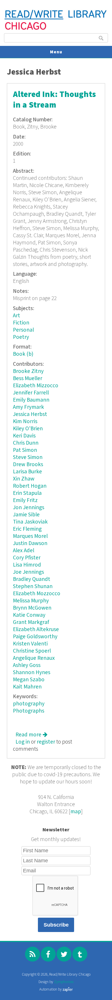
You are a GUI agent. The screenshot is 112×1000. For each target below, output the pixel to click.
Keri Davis (24, 435)
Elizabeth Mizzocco (35, 385)
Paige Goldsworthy (35, 636)
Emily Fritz (25, 500)
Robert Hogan (30, 486)
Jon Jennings (28, 507)
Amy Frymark (28, 407)
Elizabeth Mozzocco (36, 593)
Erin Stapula (27, 493)
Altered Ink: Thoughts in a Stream (54, 99)
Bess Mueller (27, 378)
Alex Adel (23, 550)
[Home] (56, 29)
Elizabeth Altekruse (36, 629)
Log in (23, 742)
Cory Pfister (26, 557)
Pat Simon (25, 450)
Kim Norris (25, 421)
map (75, 811)
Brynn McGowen (32, 608)
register (46, 742)
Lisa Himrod (27, 565)
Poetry (21, 337)
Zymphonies (64, 982)
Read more (31, 734)
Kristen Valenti (30, 643)
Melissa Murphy (31, 600)
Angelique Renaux (34, 658)
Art (16, 315)
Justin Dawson (30, 543)
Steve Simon (28, 457)
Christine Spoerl (32, 651)
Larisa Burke (27, 471)
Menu (56, 52)
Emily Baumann (31, 400)
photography (29, 703)
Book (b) (23, 354)
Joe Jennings (28, 572)
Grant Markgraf (31, 622)
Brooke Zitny (28, 371)
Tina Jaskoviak (30, 522)
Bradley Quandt (31, 579)
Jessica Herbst (30, 414)
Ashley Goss (26, 665)
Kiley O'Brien (28, 428)
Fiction (21, 322)
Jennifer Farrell (31, 392)
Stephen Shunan (33, 586)
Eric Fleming (27, 529)
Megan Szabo (29, 679)
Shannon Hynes (31, 672)
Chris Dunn (25, 443)
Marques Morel (30, 536)
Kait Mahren (27, 686)
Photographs (28, 711)
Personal (23, 330)
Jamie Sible (26, 514)
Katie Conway (29, 615)
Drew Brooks (28, 464)
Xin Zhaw (23, 479)
